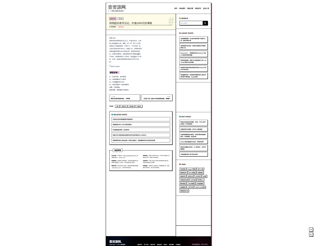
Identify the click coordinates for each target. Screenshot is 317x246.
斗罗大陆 (190, 187)
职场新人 (200, 180)
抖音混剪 (182, 169)
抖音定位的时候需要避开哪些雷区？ (123, 119)
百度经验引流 (184, 191)
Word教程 (192, 173)
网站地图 (171, 244)
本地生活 (190, 176)
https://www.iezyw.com (129, 155)
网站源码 (182, 8)
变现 (134, 56)
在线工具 (206, 8)
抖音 (115, 43)
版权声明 (152, 244)
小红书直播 (191, 183)
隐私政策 (159, 244)
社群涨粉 (200, 173)
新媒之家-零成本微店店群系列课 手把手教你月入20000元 (129, 135)
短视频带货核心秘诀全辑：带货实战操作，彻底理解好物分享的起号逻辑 (134, 140)
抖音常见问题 (184, 180)
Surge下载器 (192, 169)
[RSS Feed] (311, 229)
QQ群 (204, 176)
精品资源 (190, 8)
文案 (115, 82)
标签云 (165, 244)
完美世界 (182, 176)
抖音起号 (139, 106)
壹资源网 (113, 27)
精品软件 (198, 8)
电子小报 (200, 169)
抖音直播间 (200, 183)
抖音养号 (123, 106)
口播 (137, 54)
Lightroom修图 (200, 187)
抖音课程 (131, 106)
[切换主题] (311, 234)
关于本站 (146, 244)
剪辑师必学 (183, 173)
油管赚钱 (182, 187)
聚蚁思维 (182, 183)
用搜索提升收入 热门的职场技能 (122, 124)
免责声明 (139, 244)
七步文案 (193, 180)
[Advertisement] (157, 48)
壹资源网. (115, 241)
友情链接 (178, 244)
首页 (175, 8)
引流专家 (198, 176)
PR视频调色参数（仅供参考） (121, 130)
